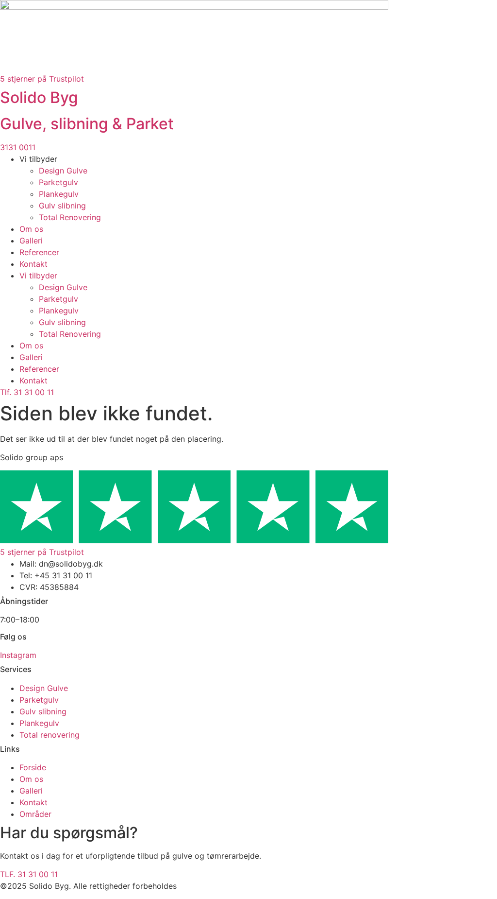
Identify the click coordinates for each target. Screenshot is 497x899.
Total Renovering (70, 217)
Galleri (31, 240)
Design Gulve (63, 170)
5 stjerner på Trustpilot (42, 79)
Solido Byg (39, 97)
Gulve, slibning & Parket (87, 123)
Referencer (39, 252)
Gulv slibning (62, 205)
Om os (31, 229)
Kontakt (33, 264)
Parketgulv (58, 182)
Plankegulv (59, 194)
